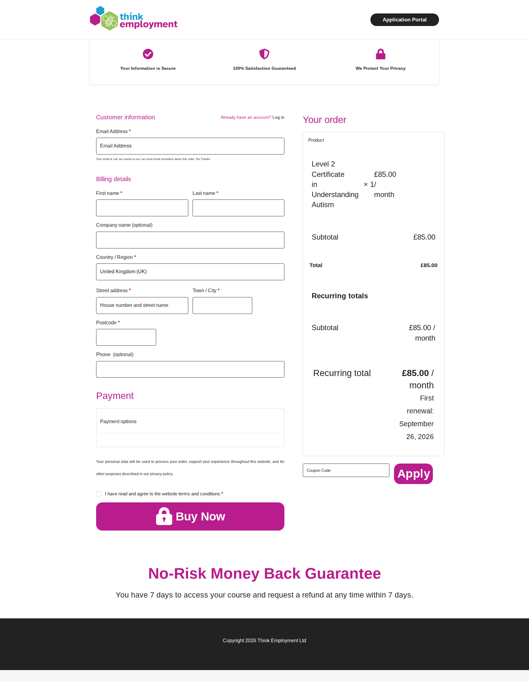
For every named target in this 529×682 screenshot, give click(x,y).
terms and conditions (199, 493)
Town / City (206, 290)
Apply (413, 473)
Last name (205, 193)
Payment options (118, 421)
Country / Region (116, 257)
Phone (114, 354)
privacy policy (161, 474)
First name (109, 193)
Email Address (113, 131)
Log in (278, 117)
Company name (124, 225)
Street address (113, 290)
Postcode (108, 322)
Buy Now (200, 516)
